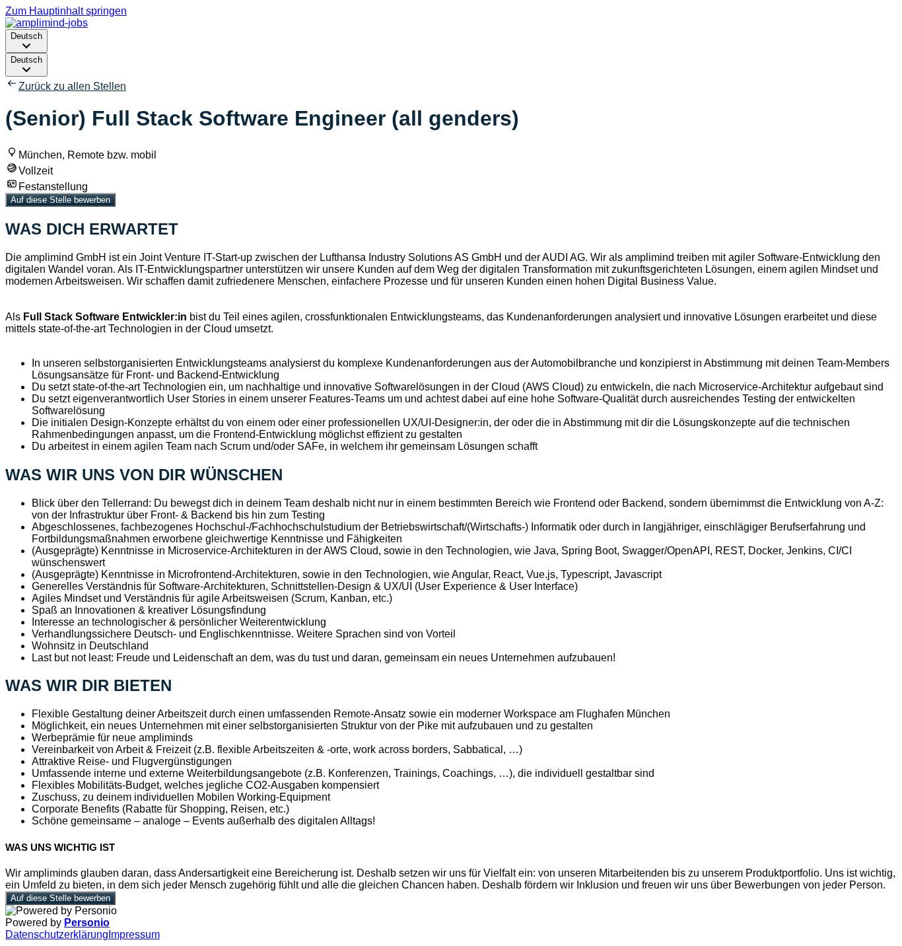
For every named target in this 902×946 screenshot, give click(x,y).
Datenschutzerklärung (56, 934)
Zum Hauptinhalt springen (66, 11)
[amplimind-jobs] (46, 22)
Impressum (134, 934)
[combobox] (26, 41)
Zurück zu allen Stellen (72, 86)
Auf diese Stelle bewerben (60, 200)
